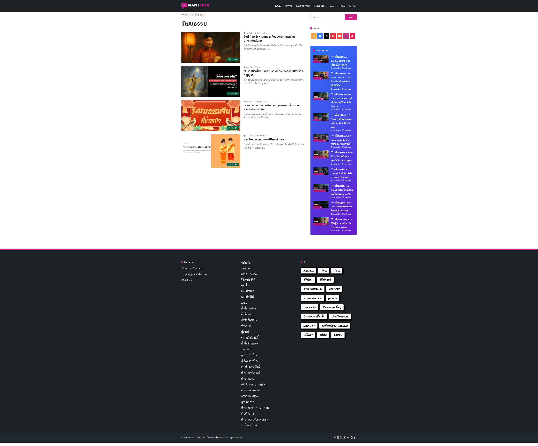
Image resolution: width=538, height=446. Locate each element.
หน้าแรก (188, 14)
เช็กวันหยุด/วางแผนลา (253, 384)
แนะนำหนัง (247, 291)
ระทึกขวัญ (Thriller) (335, 325)
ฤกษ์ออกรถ (247, 402)
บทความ (288, 6)
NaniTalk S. (250, 33)
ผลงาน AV (309, 325)
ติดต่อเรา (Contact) (191, 268)
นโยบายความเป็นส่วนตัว (215, 437)
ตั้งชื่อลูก (246, 314)
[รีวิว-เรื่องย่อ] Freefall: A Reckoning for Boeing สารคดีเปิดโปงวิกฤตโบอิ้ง (341, 139)
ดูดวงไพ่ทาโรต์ (249, 355)
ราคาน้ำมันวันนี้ (249, 337)
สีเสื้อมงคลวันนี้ (249, 361)
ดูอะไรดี (245, 285)
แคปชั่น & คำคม (303, 6)
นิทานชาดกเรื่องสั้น (313, 316)
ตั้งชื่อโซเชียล (248, 308)
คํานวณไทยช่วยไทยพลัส (254, 419)
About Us (186, 279)
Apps (332, 6)
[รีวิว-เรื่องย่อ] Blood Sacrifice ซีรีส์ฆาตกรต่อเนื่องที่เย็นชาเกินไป (340, 60)
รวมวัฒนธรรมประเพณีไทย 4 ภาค (264, 139)
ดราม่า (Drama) (312, 288)
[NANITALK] (195, 6)
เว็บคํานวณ (247, 413)
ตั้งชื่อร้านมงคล (249, 343)
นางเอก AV (309, 307)
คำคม (324, 270)
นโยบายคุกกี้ (200, 437)
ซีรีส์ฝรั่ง (307, 279)
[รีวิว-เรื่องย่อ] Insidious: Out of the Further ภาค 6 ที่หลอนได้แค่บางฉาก (341, 206)
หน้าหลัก (277, 6)
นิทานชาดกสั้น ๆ (332, 307)
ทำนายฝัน (246, 326)
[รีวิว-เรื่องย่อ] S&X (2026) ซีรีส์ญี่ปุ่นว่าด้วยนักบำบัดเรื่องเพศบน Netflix (341, 223)
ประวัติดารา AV (339, 316)
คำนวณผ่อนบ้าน (250, 390)
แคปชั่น (338, 334)
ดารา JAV (334, 288)
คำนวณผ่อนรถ (249, 396)
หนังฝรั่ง (307, 334)
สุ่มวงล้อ (245, 332)
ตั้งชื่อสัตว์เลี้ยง (249, 320)
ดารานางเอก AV (312, 298)
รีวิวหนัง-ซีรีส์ (319, 6)
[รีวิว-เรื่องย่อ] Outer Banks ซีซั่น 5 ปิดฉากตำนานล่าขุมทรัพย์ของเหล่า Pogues (342, 156)
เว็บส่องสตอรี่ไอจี (250, 367)
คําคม (337, 270)
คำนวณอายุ (247, 378)
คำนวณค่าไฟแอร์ (250, 372)
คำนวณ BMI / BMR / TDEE (256, 408)
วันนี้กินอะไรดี (249, 425)
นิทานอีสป (247, 349)
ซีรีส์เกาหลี (325, 279)
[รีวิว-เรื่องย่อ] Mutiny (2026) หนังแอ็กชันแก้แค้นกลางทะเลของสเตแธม (341, 173)
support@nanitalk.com (194, 274)
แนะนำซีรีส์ (247, 297)
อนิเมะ (323, 334)
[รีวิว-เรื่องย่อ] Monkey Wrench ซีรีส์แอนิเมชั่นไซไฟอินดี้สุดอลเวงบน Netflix (342, 190)
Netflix (308, 270)
